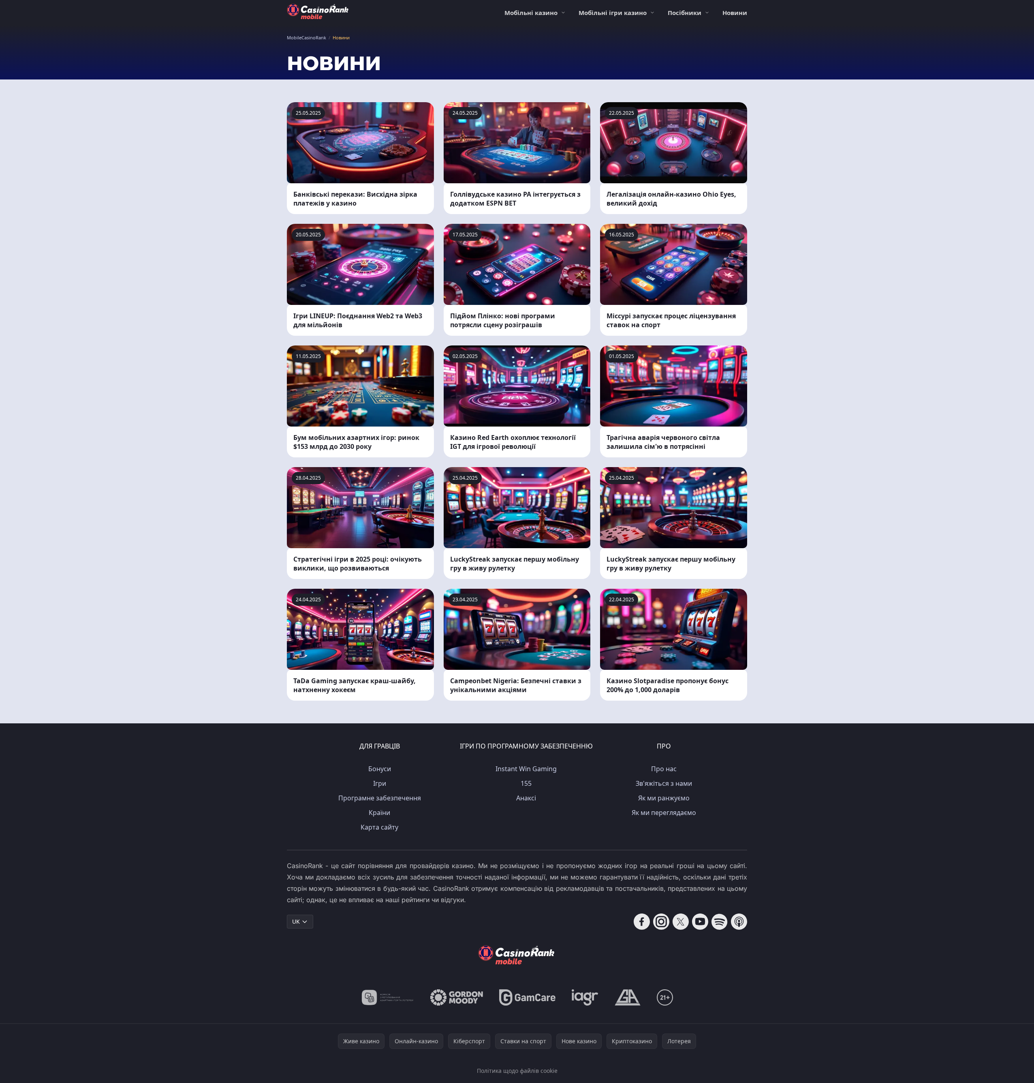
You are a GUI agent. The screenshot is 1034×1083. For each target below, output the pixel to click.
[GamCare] (527, 997)
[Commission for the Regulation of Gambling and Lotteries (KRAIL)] (387, 997)
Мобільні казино (531, 13)
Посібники (684, 13)
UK (296, 921)
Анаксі (526, 797)
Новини (734, 13)
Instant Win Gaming (526, 768)
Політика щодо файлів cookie (517, 1070)
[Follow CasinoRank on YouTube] (700, 922)
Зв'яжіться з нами (664, 783)
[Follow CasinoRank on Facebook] (642, 922)
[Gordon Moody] (456, 997)
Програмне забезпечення (379, 797)
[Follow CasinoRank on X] (681, 922)
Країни (379, 812)
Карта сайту (379, 827)
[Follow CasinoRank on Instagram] (661, 922)
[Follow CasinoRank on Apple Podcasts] (739, 922)
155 (526, 783)
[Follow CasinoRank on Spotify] (719, 922)
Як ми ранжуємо (664, 797)
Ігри (379, 783)
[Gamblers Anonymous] (628, 997)
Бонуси (379, 768)
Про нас (664, 768)
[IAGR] (585, 997)
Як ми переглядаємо (664, 812)
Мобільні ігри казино (613, 13)
